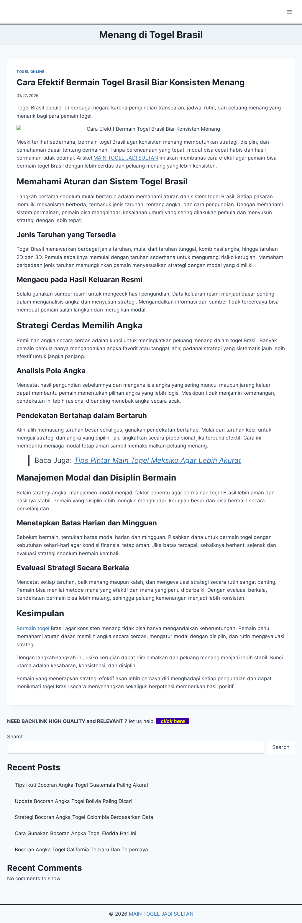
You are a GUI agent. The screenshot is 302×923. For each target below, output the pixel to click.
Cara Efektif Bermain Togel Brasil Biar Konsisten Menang (131, 82)
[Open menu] (289, 11)
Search (15, 737)
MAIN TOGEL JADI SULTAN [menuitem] (125, 158)
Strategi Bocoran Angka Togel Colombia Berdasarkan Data (84, 817)
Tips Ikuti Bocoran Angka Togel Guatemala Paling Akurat (81, 785)
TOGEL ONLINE (30, 71)
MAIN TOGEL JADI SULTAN (161, 914)
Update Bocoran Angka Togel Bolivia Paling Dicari (73, 801)
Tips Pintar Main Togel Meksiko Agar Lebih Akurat (157, 460)
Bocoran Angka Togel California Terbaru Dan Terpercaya (81, 849)
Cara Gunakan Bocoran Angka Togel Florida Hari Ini (75, 833)
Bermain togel (33, 628)
